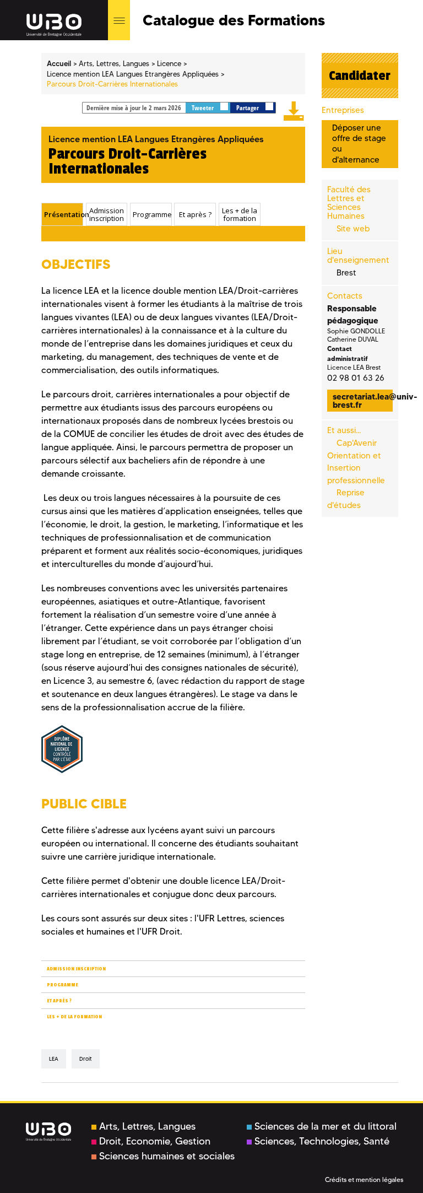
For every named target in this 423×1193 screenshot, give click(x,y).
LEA (53, 1058)
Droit (85, 1058)
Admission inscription (76, 969)
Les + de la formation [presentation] (239, 215)
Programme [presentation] (152, 214)
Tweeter (203, 107)
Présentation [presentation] (63, 214)
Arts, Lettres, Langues (147, 1126)
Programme (62, 985)
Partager (248, 107)
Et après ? (59, 1001)
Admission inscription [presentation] (106, 215)
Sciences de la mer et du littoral (325, 1126)
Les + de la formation (74, 1017)
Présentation (64, 234)
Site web (353, 229)
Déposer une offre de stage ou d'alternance (359, 144)
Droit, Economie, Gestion (154, 1141)
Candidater (360, 75)
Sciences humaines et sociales (167, 1156)
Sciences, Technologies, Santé (321, 1141)
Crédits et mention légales (364, 1179)
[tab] (62, 214)
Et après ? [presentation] (195, 214)
